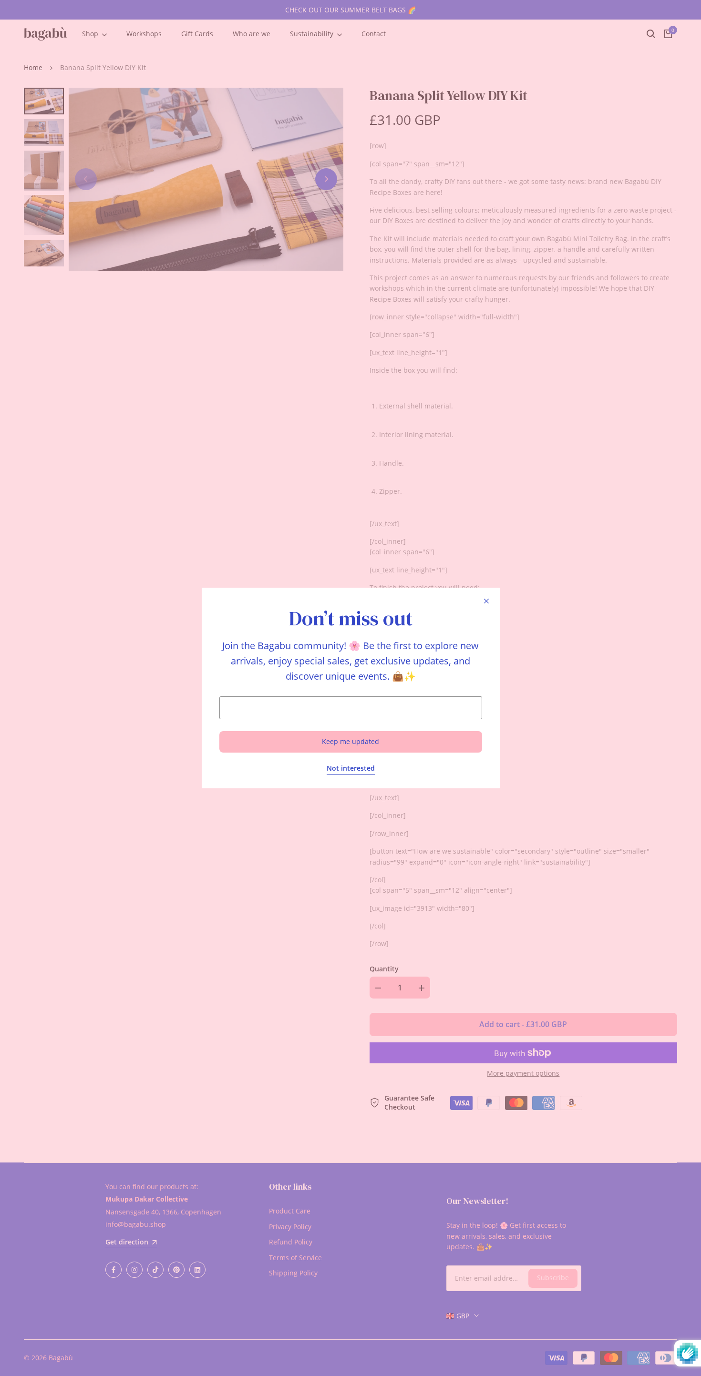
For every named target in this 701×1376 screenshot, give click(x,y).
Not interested (351, 768)
